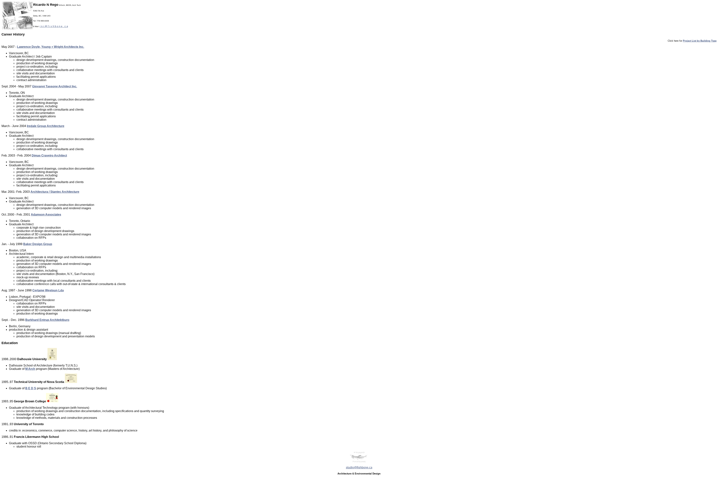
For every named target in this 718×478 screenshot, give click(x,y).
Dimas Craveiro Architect (49, 155)
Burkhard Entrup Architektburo (47, 319)
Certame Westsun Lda (48, 290)
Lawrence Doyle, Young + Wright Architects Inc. (50, 46)
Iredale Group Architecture (45, 126)
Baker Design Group (37, 244)
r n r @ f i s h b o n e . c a (54, 26)
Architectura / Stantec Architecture (54, 191)
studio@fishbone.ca (359, 467)
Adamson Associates (46, 214)
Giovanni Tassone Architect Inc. (54, 86)
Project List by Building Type (700, 40)
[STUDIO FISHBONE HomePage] (359, 461)
